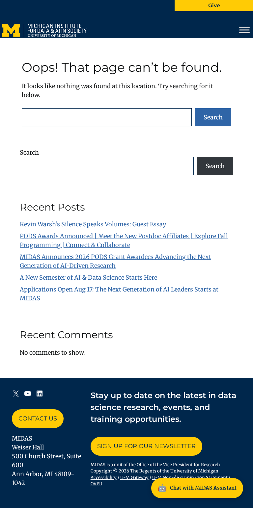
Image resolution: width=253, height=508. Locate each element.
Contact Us (37, 418)
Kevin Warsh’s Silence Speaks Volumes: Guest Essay (93, 224)
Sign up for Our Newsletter (146, 446)
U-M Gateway (134, 477)
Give (214, 5)
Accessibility (104, 477)
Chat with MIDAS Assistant (197, 488)
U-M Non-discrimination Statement (190, 477)
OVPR (96, 484)
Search (213, 117)
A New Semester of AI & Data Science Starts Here (88, 277)
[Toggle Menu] (244, 30)
